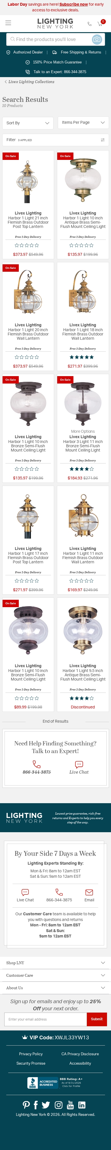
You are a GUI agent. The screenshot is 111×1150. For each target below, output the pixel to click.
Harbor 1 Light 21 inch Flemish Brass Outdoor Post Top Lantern (28, 222)
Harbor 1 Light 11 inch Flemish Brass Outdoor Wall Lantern (82, 558)
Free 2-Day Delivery (28, 237)
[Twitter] (45, 1105)
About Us (14, 988)
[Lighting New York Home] (55, 23)
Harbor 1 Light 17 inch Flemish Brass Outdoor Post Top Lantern (28, 558)
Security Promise (31, 1063)
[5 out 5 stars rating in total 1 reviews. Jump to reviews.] (83, 357)
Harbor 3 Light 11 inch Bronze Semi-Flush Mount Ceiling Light (83, 446)
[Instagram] (58, 1105)
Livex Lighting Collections (31, 82)
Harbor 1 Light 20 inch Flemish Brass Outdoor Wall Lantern (28, 334)
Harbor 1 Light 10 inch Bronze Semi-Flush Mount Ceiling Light (28, 446)
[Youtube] (70, 1105)
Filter (19, 140)
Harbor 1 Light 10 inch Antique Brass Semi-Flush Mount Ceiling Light (83, 222)
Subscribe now (73, 5)
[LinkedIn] (82, 1105)
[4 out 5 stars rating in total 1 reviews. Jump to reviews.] (83, 469)
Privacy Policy (31, 1054)
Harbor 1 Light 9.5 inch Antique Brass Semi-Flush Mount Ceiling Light (83, 675)
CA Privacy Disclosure (80, 1054)
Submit (97, 1019)
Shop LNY (15, 963)
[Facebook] (36, 1105)
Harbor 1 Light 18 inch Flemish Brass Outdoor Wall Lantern (82, 334)
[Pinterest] (26, 1105)
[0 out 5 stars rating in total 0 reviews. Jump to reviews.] (28, 245)
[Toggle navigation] (8, 23)
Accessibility (80, 1063)
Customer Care (19, 975)
